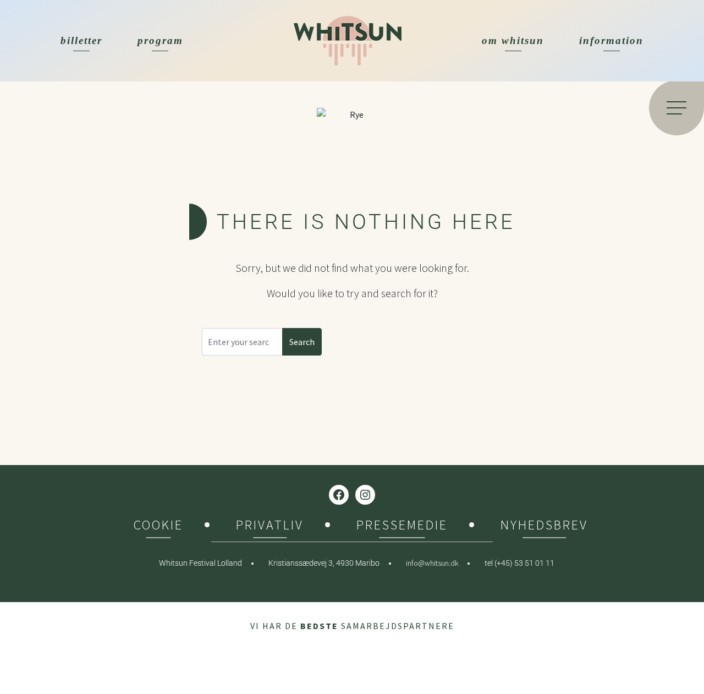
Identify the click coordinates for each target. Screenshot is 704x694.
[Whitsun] (348, 40)
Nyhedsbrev (544, 526)
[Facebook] (339, 495)
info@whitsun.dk (432, 563)
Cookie (158, 526)
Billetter (81, 40)
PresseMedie (402, 526)
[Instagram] (365, 495)
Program (160, 40)
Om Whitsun (513, 40)
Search (302, 341)
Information (611, 40)
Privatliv (270, 526)
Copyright (352, 587)
